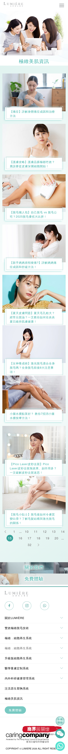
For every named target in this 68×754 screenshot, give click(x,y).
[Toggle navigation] (62, 5)
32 (29, 544)
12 (45, 531)
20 (56, 538)
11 (36, 531)
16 (20, 538)
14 (63, 531)
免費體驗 (15, 710)
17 (29, 538)
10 (27, 531)
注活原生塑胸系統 (17, 688)
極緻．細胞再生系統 (18, 648)
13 (54, 531)
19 (47, 538)
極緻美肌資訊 (14, 698)
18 (38, 538)
